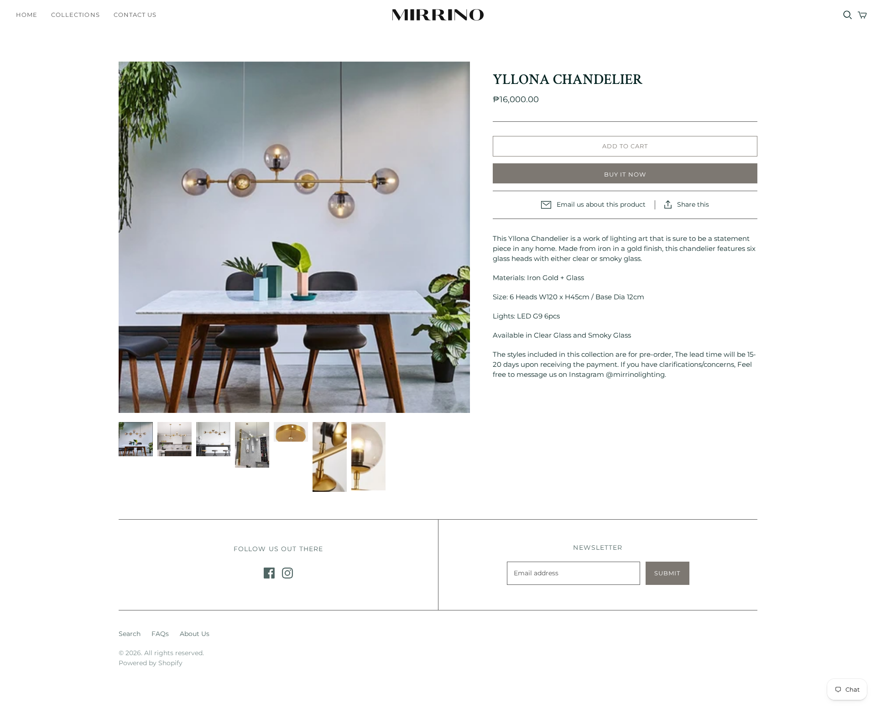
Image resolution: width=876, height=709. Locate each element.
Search (130, 634)
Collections (75, 14)
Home (26, 14)
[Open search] (847, 15)
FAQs (160, 634)
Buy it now (625, 174)
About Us (194, 634)
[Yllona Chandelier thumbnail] (136, 439)
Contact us (135, 14)
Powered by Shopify (150, 663)
